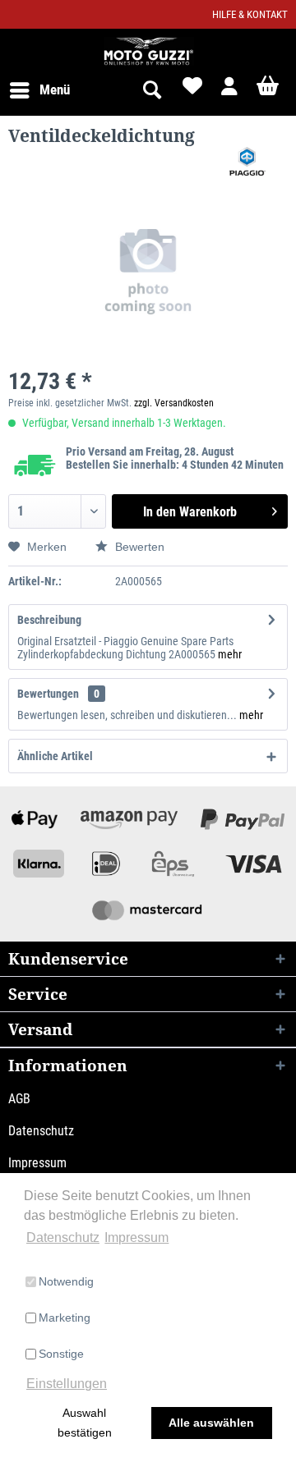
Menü (54, 89)
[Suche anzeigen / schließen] (151, 90)
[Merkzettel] (190, 90)
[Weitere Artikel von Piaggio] (247, 161)
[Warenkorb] (269, 90)
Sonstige (61, 1353)
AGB (19, 1099)
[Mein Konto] (230, 90)
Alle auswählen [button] (211, 1422)
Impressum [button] (136, 1237)
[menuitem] (39, 90)
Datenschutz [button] (62, 1237)
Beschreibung (49, 619)
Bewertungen (48, 693)
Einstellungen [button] (66, 1384)
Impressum (37, 1163)
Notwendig (66, 1281)
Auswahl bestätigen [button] (85, 1422)
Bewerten (138, 546)
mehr (230, 654)
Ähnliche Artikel (55, 756)
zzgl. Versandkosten (174, 403)
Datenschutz (41, 1131)
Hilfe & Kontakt (250, 14)
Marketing (64, 1317)
